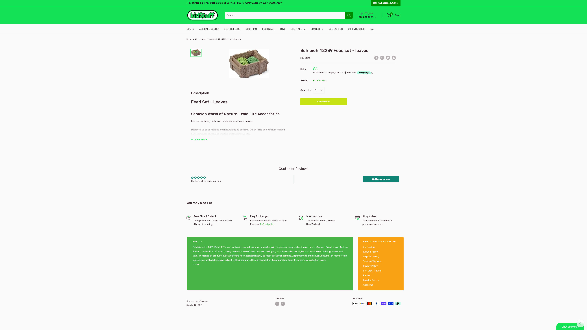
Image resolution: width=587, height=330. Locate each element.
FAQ (372, 29)
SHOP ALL (296, 29)
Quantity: (305, 90)
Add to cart (323, 101)
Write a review (381, 179)
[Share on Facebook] (376, 57)
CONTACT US (336, 29)
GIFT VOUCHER (356, 29)
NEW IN (190, 29)
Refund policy (267, 224)
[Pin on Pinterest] (382, 57)
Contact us (369, 247)
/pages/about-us (208, 264)
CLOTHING (251, 29)
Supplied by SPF (194, 305)
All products (200, 39)
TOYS (283, 29)
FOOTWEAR (268, 29)
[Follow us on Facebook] (277, 304)
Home (189, 39)
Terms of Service (372, 261)
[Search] (349, 15)
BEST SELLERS (232, 29)
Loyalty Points (371, 280)
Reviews (367, 275)
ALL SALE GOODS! (209, 29)
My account (366, 16)
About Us (368, 285)
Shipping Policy (371, 256)
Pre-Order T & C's (372, 270)
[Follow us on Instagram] (283, 304)
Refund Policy (370, 251)
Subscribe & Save (388, 3)
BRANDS (315, 29)
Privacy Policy (370, 266)
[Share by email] (394, 57)
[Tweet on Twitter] (388, 57)
